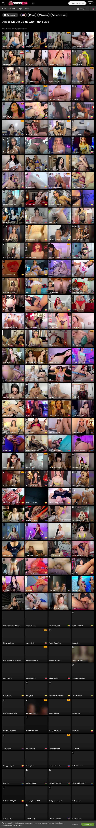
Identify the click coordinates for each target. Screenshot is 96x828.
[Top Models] (33, 3)
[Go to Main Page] (18, 3)
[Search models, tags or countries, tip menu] (92, 8)
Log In (90, 3)
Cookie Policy (16, 825)
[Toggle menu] (3, 3)
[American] (23, 15)
